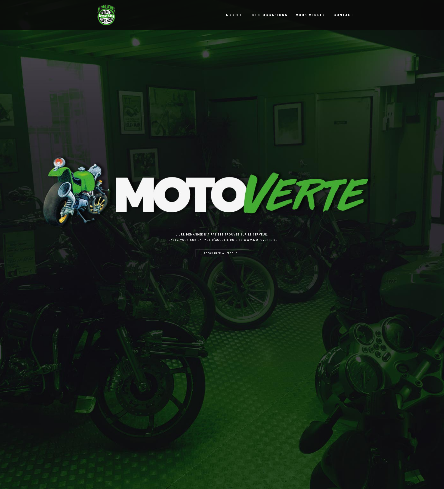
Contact (344, 15)
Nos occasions (270, 15)
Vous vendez (310, 15)
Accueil (235, 15)
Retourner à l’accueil (222, 253)
